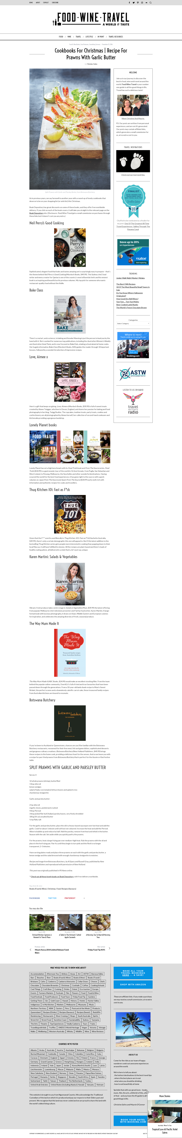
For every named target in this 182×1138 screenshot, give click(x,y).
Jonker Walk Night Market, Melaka (130, 278)
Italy (52, 1065)
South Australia (84, 1016)
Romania (44, 1077)
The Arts (34, 1024)
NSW (51, 1008)
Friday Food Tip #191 (96, 948)
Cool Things (35, 989)
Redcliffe (96, 1012)
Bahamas (80, 1050)
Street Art (35, 1020)
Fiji (77, 1058)
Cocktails (76, 985)
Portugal (34, 1077)
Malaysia (69, 1069)
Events (33, 993)
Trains (92, 1024)
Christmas (51, 889)
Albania (34, 1050)
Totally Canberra (73, 1024)
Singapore (62, 1077)
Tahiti (45, 1081)
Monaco (95, 1069)
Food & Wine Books (74, 44)
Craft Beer (47, 989)
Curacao (34, 1058)
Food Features (84, 44)
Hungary (80, 1062)
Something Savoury (94, 44)
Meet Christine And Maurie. (133, 118)
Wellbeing (42, 1031)
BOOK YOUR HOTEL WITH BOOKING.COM (133, 1121)
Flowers (75, 993)
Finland (84, 1058)
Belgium (90, 1050)
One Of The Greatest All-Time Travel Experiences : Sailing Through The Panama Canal (133, 226)
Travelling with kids (38, 1027)
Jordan (66, 1065)
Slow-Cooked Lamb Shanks (127, 304)
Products (96, 1008)
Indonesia (35, 1065)
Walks (33, 1031)
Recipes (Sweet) (83, 1012)
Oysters (59, 1008)
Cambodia (52, 1054)
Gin (46, 1001)
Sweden (101, 1077)
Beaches (40, 977)
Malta (78, 1069)
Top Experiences (57, 1024)
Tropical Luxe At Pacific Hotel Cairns (164, 1131)
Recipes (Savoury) (68, 889)
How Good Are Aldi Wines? (127, 299)
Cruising (57, 989)
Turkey (88, 1081)
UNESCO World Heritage (68, 1027)
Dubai (74, 989)
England (53, 1058)
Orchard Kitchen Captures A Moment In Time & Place (42, 936)
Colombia (79, 1054)
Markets (60, 1004)
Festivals (59, 993)
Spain (93, 1077)
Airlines (64, 974)
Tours (85, 1024)
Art (79, 974)
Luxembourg (50, 1069)
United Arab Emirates (39, 1084)
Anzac (72, 974)
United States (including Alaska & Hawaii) (67, 1084)
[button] (43, 446)
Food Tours (65, 997)
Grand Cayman (47, 1062)
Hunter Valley (93, 1001)
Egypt (62, 1058)
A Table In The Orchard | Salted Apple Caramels (70, 936)
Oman (71, 1073)
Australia (160, 1125)
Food (58, 889)
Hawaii (65, 1001)
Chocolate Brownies (50, 985)
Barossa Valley (97, 974)
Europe (95, 989)
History (74, 1001)
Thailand (62, 1081)
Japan (58, 1065)
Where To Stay (167, 1125)
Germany (34, 1062)
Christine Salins (92, 64)
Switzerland (35, 1081)
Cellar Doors (83, 981)
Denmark (44, 1058)
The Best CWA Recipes (125, 284)
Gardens (91, 997)
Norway (62, 1073)
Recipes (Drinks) (50, 1012)
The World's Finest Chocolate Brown (131, 307)
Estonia (70, 1058)
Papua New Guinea (93, 1073)
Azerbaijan (70, 1050)
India (97, 1062)
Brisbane (34, 981)
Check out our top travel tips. (133, 175)
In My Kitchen (48, 1004)
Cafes (43, 981)
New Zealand (51, 1073)
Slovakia (72, 1077)
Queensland (36, 1012)
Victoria (93, 1027)
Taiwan (53, 1081)
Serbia (52, 1077)
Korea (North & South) (81, 1065)
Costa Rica (89, 1054)
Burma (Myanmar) (38, 1054)
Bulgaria (99, 1050)
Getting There (36, 1001)
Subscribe (55, 3)
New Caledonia (37, 1073)
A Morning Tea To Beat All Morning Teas (98, 936)
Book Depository (36, 213)
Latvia (102, 1065)
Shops (72, 1016)
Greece (59, 1062)
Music (91, 1004)
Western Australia (56, 1031)
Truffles (52, 1027)
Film (67, 993)
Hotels (82, 1001)
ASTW (86, 974)
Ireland (44, 1065)
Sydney (86, 1020)
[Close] (147, 1092)
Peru (67, 1008)
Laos (95, 1065)
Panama (79, 1073)
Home (31, 3)
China (70, 1054)
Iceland (89, 1062)
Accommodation (37, 974)
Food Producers (51, 997)
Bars (32, 977)
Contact (46, 3)
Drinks (66, 989)
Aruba (41, 1050)
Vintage (102, 1027)
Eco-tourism (85, 989)
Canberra (52, 981)
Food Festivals (36, 997)
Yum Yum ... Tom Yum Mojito (127, 302)
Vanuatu (90, 1084)
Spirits (95, 1016)
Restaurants (48, 1016)
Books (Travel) (94, 977)
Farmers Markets (46, 993)
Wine (87, 1031)
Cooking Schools (97, 985)
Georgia (101, 1058)
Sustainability (74, 1020)
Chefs (102, 981)
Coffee (85, 985)
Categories (133, 320)
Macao (60, 1069)
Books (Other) (79, 977)
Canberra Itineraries (66, 981)
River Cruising (62, 1016)
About (38, 3)
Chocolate (35, 985)
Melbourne (71, 1004)
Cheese (94, 981)
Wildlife (79, 1031)
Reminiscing (36, 1016)
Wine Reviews (98, 1031)
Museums (82, 1004)
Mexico (86, 1069)
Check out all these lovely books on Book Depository (52, 876)
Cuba (99, 1054)
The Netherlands (75, 1081)
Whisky (70, 1031)
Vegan (84, 1027)
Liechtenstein (36, 1069)
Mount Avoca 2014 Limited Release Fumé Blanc (52, 950)
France (93, 1058)
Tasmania (95, 1020)
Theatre (43, 1024)
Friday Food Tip (79, 997)
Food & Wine (93, 993)
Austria (60, 1050)
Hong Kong (69, 1062)
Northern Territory (38, 1008)
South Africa (83, 1077)
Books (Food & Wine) (38, 889)
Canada (62, 1054)
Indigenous (35, 1004)
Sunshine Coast (60, 1020)
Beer (49, 977)
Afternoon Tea (53, 974)
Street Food (46, 1020)
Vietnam (99, 1084)
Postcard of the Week (81, 1008)
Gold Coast (55, 1001)
